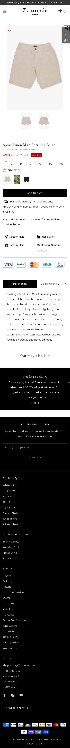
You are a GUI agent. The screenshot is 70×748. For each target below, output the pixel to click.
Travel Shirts (10, 552)
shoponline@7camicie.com (19, 665)
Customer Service (13, 592)
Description (20, 283)
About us (8, 609)
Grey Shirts (9, 502)
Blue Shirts (9, 491)
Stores (6, 598)
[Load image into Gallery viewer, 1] (26, 121)
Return (7, 586)
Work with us (10, 648)
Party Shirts (9, 558)
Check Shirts (10, 519)
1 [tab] (31, 403)
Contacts (8, 614)
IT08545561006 (12, 671)
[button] (66, 35)
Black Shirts (9, 496)
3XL (61, 163)
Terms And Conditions (16, 620)
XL (40, 163)
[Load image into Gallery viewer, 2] (44, 121)
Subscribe (35, 457)
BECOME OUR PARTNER (15, 708)
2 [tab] (35, 403)
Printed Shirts (10, 524)
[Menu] (4, 11)
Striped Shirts (10, 513)
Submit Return (11, 631)
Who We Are (10, 626)
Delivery (7, 581)
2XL (50, 163)
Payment (8, 575)
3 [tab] (38, 403)
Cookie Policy (10, 637)
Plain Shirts (9, 507)
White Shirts (10, 485)
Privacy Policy (11, 642)
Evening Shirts (11, 541)
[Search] (65, 11)
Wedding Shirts (11, 547)
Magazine (8, 603)
